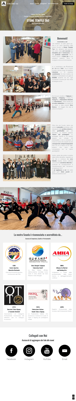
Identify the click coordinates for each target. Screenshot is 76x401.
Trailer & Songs (68, 3)
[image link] (3, 3)
